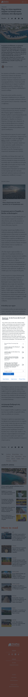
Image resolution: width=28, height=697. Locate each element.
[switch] (22, 347)
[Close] (25, 318)
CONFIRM (8, 373)
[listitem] (14, 344)
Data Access (14, 379)
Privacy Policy (22, 379)
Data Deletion (6, 379)
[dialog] (14, 348)
